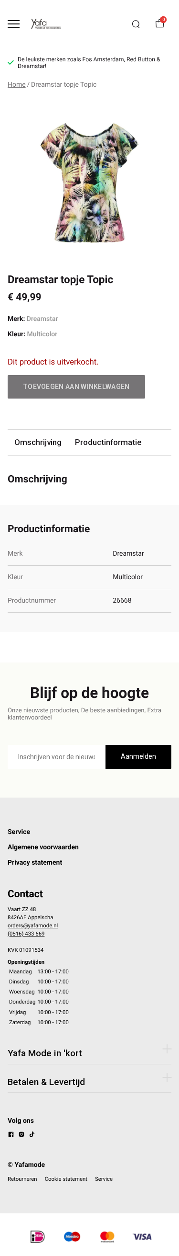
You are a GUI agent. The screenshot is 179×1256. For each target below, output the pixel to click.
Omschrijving (38, 442)
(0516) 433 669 (26, 933)
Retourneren (22, 1179)
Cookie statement (66, 1179)
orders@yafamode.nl (33, 925)
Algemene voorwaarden (43, 847)
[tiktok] (32, 1136)
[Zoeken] (136, 24)
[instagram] (21, 1136)
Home (17, 85)
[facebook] (11, 1136)
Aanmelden (138, 756)
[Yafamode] (46, 24)
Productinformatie (108, 442)
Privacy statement (35, 863)
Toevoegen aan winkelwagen (76, 386)
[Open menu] (14, 24)
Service (19, 832)
